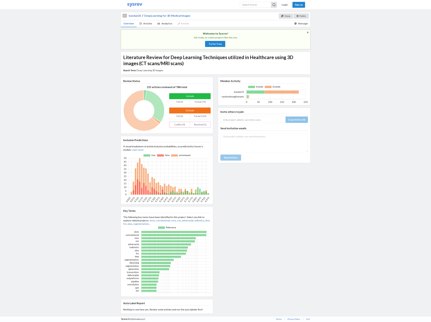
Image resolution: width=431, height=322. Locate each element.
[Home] (134, 5)
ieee (130, 223)
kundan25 (135, 15)
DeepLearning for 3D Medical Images (167, 15)
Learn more (138, 149)
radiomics (199, 220)
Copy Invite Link (297, 119)
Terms (279, 319)
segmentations (141, 223)
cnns (173, 220)
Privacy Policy (294, 319)
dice (207, 220)
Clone (287, 16)
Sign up (299, 4)
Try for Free (215, 43)
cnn (179, 220)
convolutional (163, 220)
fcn (125, 223)
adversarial (187, 220)
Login (285, 4)
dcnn (152, 220)
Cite (308, 319)
